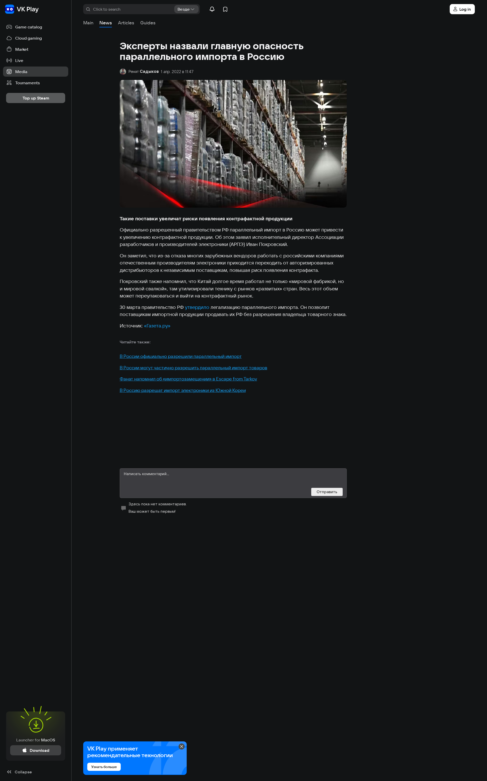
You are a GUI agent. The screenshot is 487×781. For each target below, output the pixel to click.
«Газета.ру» (157, 326)
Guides (147, 23)
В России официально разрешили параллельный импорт (181, 356)
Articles (126, 23)
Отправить (327, 491)
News (105, 23)
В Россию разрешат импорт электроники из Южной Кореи (183, 390)
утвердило (197, 307)
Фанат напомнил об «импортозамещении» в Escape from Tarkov (188, 379)
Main (88, 23)
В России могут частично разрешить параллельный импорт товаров (193, 368)
